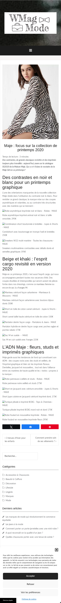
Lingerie (9, 492)
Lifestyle (9, 488)
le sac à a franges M (18, 288)
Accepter (30, 576)
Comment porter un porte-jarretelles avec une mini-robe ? (32, 529)
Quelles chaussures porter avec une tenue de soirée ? (30, 537)
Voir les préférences (30, 592)
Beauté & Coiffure (14, 479)
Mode (8, 500)
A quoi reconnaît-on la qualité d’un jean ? (24, 533)
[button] (56, 549)
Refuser (30, 584)
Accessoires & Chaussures (17, 475)
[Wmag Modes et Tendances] (30, 23)
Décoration (11, 484)
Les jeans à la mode (14, 524)
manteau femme (43, 284)
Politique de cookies (29, 599)
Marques (10, 496)
